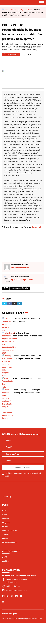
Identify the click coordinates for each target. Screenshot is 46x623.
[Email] (14, 303)
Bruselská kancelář (9, 542)
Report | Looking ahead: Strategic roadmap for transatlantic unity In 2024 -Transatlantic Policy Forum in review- (27, 391)
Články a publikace (11, 54)
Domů (4, 511)
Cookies (5, 561)
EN (3, 602)
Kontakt (5, 538)
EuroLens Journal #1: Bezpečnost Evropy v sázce (26, 320)
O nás (4, 515)
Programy (6, 523)
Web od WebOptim (9, 614)
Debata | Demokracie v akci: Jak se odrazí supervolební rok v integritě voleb (27, 357)
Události (5, 519)
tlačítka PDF (36, 227)
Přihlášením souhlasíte (23, 474)
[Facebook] (9, 303)
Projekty (5, 526)
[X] (4, 303)
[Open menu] (41, 2)
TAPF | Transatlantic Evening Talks (27, 378)
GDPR (4, 557)
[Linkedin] (19, 303)
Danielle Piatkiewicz (20, 277)
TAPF (6, 288)
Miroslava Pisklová (19, 265)
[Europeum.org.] (5, 10)
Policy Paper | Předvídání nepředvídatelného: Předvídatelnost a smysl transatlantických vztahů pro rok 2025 (28, 334)
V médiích (6, 534)
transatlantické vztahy (20, 288)
